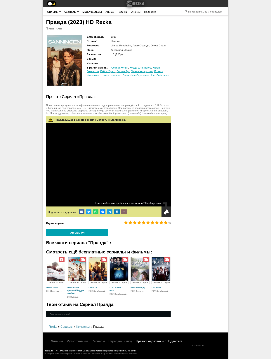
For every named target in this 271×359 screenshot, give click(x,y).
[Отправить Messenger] (103, 211)
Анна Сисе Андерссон (136, 74)
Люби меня (52, 287)
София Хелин (119, 67)
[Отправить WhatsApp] (95, 211)
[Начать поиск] (186, 11)
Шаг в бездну (138, 287)
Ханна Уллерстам (142, 71)
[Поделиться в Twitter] (88, 211)
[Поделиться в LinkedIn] (117, 211)
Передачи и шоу (120, 341)
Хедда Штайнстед (140, 67)
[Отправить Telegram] (110, 211)
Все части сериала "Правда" (78, 242)
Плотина (156, 287)
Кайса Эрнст (107, 71)
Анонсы (135, 11)
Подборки (150, 11)
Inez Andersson (160, 74)
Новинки (122, 11)
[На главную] (135, 3)
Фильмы (52, 11)
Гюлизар (93, 287)
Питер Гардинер (111, 74)
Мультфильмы (92, 11)
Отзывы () (77, 232)
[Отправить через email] (124, 211)
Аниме (109, 11)
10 (166, 222)
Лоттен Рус (123, 71)
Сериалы (70, 11)
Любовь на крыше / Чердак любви (75, 290)
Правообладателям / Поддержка (159, 341)
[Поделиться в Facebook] (81, 211)
